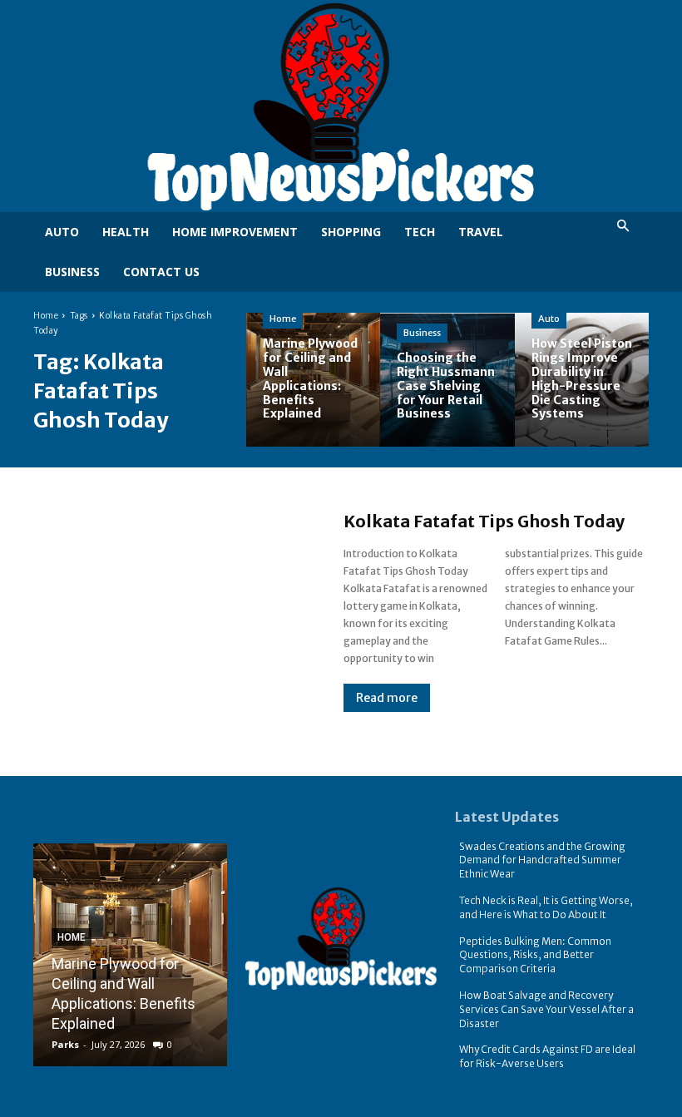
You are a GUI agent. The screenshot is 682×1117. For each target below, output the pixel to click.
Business (422, 333)
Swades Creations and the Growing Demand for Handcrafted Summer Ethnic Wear (542, 860)
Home (45, 315)
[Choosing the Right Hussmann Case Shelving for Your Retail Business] (447, 380)
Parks (65, 1044)
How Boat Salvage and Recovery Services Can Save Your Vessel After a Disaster (546, 1009)
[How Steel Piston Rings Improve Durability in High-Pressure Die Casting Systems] (582, 380)
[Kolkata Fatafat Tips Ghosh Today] (171, 611)
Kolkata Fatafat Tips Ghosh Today (484, 521)
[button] (622, 226)
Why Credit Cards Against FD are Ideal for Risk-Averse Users (547, 1056)
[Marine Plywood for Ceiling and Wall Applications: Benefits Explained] (313, 380)
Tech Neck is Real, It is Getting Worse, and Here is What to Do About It (546, 907)
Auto (549, 318)
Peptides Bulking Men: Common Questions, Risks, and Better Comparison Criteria (535, 955)
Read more (387, 697)
